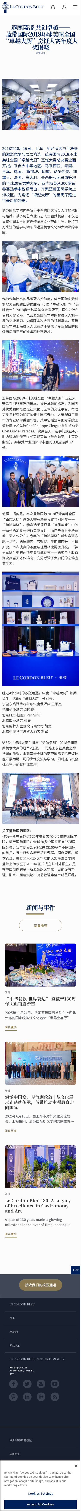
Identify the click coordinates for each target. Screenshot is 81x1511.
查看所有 (41, 925)
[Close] (76, 1466)
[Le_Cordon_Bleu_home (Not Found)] (23, 7)
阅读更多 (11, 1027)
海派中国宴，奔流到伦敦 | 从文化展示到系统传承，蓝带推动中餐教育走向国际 (39, 1102)
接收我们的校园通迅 (40, 1284)
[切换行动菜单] (75, 7)
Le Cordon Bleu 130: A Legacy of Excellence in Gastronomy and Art (38, 1205)
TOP (76, 1270)
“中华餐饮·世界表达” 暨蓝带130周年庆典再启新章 (40, 1001)
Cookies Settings (40, 1493)
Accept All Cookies (40, 1504)
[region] (40, 1485)
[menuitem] (53, 7)
